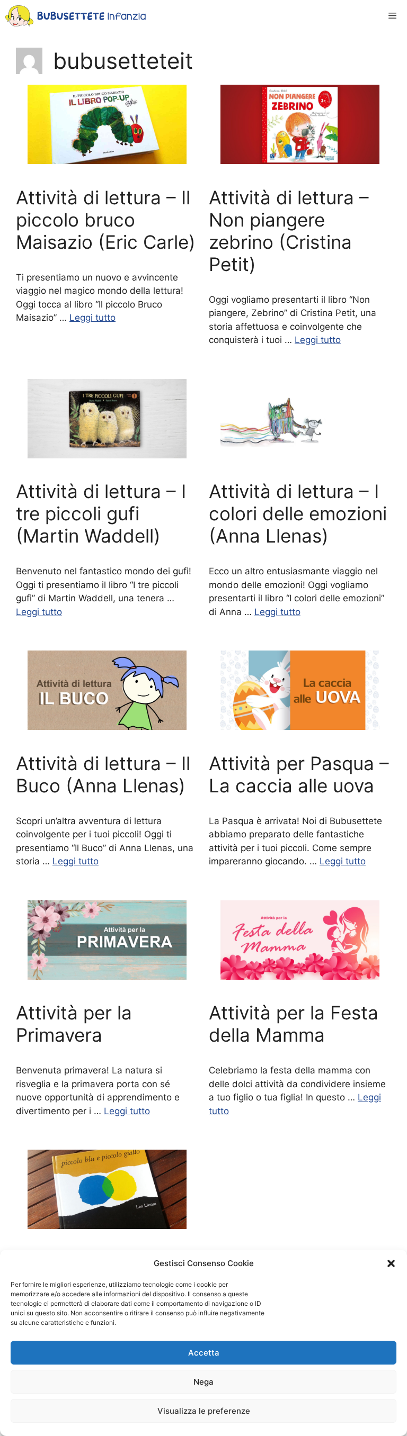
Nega (203, 1382)
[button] (391, 1263)
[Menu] (392, 16)
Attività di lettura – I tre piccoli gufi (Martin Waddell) (101, 513)
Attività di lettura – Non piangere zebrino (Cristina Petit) (289, 230)
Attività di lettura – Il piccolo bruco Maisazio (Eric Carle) (106, 219)
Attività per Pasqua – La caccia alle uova (299, 774)
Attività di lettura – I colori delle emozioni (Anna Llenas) (298, 513)
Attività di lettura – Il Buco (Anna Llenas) (103, 774)
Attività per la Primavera (74, 1023)
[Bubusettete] (75, 16)
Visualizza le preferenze (203, 1411)
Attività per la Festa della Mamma (293, 1023)
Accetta (203, 1353)
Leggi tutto (92, 317)
